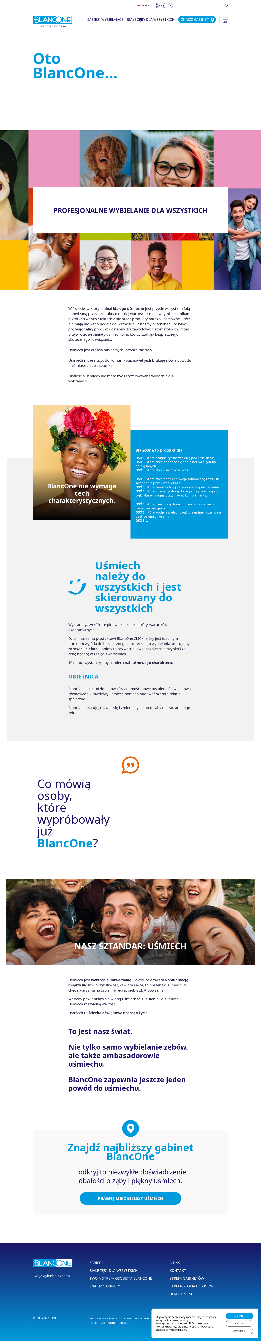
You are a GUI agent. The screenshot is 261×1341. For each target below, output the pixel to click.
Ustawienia (239, 1330)
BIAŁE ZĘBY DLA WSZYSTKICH (151, 19)
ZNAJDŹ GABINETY (104, 1286)
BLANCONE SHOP (184, 1294)
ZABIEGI (96, 1262)
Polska (144, 5)
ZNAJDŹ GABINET (195, 19)
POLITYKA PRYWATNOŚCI (137, 1318)
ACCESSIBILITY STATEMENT (115, 1323)
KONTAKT (178, 1270)
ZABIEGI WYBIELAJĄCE (105, 19)
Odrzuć (239, 1323)
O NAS (175, 1262)
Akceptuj (239, 1316)
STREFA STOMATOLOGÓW (191, 1286)
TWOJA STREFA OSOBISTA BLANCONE (120, 1278)
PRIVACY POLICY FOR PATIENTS (105, 1318)
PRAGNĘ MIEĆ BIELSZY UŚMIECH (130, 1198)
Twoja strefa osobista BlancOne (200, 5)
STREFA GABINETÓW (187, 1278)
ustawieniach (178, 1329)
